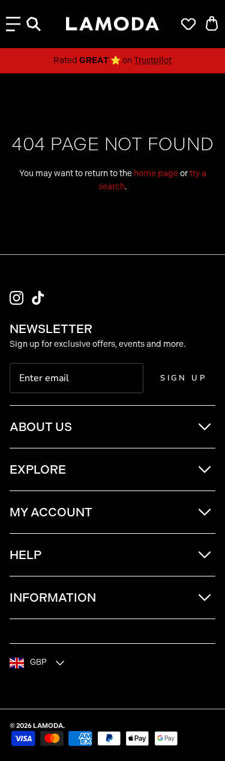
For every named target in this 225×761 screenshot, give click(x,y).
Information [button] (53, 597)
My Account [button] (51, 512)
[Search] (39, 24)
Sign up (183, 378)
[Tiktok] (38, 298)
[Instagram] (16, 298)
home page (156, 173)
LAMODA (48, 726)
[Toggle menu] (13, 24)
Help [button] (25, 555)
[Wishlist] (185, 24)
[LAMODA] (112, 24)
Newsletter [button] (51, 329)
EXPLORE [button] (38, 469)
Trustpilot (153, 60)
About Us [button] (41, 427)
